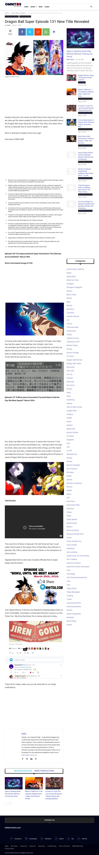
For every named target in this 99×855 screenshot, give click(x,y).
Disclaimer (41, 846)
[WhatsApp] (46, 32)
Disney (69, 349)
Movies (69, 479)
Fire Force (70, 385)
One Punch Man (73, 505)
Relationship (72, 523)
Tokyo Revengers (73, 592)
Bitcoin (69, 291)
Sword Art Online (74, 563)
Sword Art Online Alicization (78, 566)
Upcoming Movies (74, 606)
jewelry (69, 425)
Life (68, 447)
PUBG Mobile (72, 519)
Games (47, 7)
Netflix (69, 490)
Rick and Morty (73, 530)
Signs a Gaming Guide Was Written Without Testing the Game (12, 793)
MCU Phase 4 (72, 468)
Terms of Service (64, 846)
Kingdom (70, 439)
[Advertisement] (34, 98)
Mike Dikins (70, 59)
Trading (70, 595)
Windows (70, 617)
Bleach (69, 298)
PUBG (69, 516)
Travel (69, 599)
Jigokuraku (71, 429)
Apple (69, 273)
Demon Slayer (72, 345)
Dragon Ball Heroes (74, 360)
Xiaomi (69, 624)
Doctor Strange (73, 352)
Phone (69, 512)
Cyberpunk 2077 (73, 342)
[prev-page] (6, 803)
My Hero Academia (74, 483)
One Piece (71, 501)
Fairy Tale (70, 371)
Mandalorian (72, 454)
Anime (32, 7)
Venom (69, 610)
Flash (69, 392)
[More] (54, 32)
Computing (71, 331)
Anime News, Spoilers (18, 13)
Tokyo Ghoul (72, 588)
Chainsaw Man (73, 327)
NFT (68, 497)
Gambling (70, 400)
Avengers (70, 283)
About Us (33, 846)
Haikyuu (70, 414)
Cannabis (70, 312)
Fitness (69, 389)
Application (71, 276)
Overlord (70, 508)
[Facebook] (22, 32)
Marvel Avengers (73, 465)
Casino (69, 323)
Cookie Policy (52, 846)
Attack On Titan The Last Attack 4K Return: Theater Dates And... (86, 108)
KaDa (9, 25)
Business (70, 309)
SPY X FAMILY (72, 559)
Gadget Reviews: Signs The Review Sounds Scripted (86, 78)
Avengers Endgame (74, 287)
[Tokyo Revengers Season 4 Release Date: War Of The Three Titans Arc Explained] (71, 187)
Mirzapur (70, 472)
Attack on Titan (73, 280)
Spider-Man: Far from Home (78, 556)
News (40, 7)
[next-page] (10, 803)
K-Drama (70, 436)
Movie (69, 476)
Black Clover (71, 294)
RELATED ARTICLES (23, 771)
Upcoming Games (74, 603)
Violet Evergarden (74, 614)
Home (26, 7)
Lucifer (69, 450)
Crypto (69, 334)
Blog (68, 302)
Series (69, 537)
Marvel (69, 461)
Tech (69, 570)
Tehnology (82, 82)
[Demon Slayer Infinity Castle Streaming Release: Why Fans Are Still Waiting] (71, 155)
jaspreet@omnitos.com (29, 755)
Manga (69, 458)
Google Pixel (71, 410)
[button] (91, 7)
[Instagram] (28, 759)
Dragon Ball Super (25, 16)
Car (68, 320)
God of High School (74, 407)
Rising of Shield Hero (75, 534)
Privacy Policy (9, 849)
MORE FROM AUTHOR (44, 771)
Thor (68, 581)
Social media (72, 545)
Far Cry (69, 374)
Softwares (71, 548)
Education (71, 367)
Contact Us (23, 846)
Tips (68, 585)
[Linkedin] (32, 759)
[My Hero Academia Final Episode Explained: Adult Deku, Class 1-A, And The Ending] (71, 171)
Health (69, 418)
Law (68, 443)
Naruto (69, 487)
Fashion (70, 378)
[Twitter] (30, 32)
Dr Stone (70, 356)
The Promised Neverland (77, 577)
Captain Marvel (73, 316)
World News (71, 621)
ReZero (69, 527)
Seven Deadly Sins (74, 541)
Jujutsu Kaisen (72, 432)
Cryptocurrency (73, 338)
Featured (70, 381)
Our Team (14, 846)
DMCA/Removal (77, 846)
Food (69, 396)
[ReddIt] (38, 32)
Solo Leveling (72, 552)
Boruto (69, 305)
